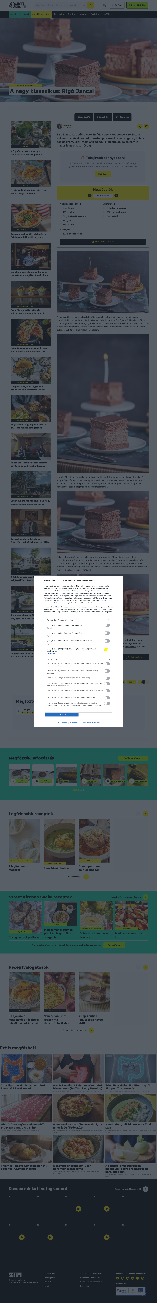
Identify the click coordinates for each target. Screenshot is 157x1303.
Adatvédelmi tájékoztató (91, 723)
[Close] (118, 580)
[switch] (107, 625)
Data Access (74, 723)
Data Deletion (62, 723)
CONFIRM (62, 714)
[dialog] (78, 651)
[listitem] (78, 620)
